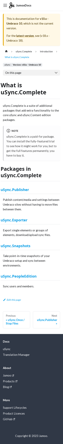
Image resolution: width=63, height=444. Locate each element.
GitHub (7, 419)
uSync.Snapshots (15, 245)
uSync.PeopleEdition (19, 276)
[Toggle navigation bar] (5, 5)
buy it (20, 155)
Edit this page (14, 299)
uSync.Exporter (14, 220)
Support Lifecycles (15, 407)
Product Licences (14, 413)
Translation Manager (16, 354)
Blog (6, 387)
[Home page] (6, 51)
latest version (25, 35)
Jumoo (7, 375)
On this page (13, 72)
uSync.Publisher (15, 189)
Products (9, 381)
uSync (6, 349)
